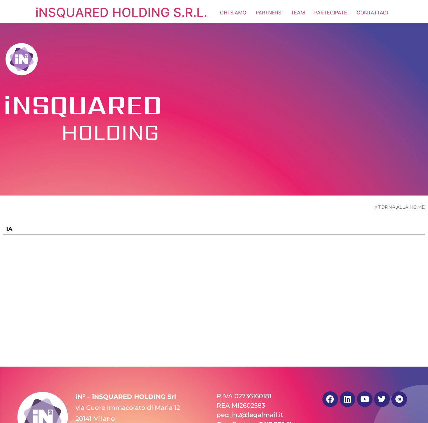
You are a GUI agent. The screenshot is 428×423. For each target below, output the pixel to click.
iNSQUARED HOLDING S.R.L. (121, 12)
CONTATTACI (372, 12)
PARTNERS (268, 12)
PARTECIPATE (330, 12)
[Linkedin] (347, 399)
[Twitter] (382, 399)
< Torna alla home (399, 207)
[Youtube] (365, 399)
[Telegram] (399, 399)
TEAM (298, 12)
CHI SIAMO (233, 12)
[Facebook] (330, 399)
